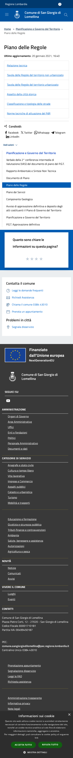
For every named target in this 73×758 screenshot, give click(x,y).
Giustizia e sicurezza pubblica (24, 524)
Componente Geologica (19, 199)
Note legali (14, 709)
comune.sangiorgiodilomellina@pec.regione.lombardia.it (35, 646)
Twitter (28, 133)
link (36, 737)
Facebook (13, 133)
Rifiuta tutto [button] (50, 744)
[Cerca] (66, 15)
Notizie (12, 568)
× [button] (69, 714)
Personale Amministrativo (23, 443)
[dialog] (36, 734)
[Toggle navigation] (7, 14)
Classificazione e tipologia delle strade (28, 104)
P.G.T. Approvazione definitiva (23, 224)
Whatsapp (43, 133)
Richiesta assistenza (19, 682)
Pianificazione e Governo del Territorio (38, 29)
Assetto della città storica (21, 94)
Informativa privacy (19, 703)
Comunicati (14, 573)
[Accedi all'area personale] (60, 4)
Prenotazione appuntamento (24, 665)
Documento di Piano (17, 178)
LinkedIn (14, 137)
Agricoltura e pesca (19, 551)
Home (7, 29)
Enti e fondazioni (17, 432)
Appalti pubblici (16, 487)
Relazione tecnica (17, 65)
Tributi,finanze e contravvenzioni (27, 530)
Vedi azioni (8, 145)
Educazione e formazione (22, 519)
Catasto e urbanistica (20, 492)
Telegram (60, 133)
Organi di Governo (18, 416)
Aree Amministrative (20, 422)
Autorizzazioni (16, 546)
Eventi (11, 599)
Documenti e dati (18, 449)
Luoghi (12, 594)
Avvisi (11, 579)
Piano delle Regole (16, 185)
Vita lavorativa (16, 476)
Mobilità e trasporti (19, 503)
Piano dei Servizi (15, 192)
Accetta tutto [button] (23, 744)
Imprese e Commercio (20, 481)
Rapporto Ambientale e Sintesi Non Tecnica (31, 171)
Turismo (12, 497)
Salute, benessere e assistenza (25, 541)
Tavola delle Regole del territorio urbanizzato (32, 85)
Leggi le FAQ (15, 676)
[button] (36, 752)
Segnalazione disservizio (22, 671)
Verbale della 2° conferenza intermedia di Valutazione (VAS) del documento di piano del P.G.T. (35, 162)
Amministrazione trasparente (25, 698)
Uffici (11, 427)
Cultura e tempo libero (21, 470)
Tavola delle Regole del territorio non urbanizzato (35, 75)
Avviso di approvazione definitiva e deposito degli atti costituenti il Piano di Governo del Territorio (34, 208)
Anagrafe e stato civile (21, 465)
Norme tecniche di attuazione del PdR (28, 113)
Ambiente (13, 535)
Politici (12, 438)
